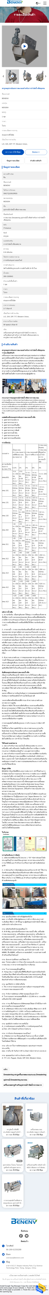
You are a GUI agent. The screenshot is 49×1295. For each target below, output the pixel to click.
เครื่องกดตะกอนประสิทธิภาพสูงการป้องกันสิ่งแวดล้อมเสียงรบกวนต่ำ (36, 1131)
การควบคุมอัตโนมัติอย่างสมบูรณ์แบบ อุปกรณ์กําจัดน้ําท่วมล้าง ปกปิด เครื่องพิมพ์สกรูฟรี (12, 1201)
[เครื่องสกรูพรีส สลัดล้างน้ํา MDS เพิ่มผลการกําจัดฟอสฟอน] (36, 1151)
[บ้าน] (24, 1224)
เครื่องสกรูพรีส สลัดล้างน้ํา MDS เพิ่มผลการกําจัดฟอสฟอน (36, 1166)
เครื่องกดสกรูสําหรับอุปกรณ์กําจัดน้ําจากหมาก (23, 1085)
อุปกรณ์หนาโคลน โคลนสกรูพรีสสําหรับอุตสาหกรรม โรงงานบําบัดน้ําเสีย (13, 1166)
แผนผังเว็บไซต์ (34, 1275)
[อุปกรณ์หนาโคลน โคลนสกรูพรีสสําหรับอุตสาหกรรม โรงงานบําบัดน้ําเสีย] (13, 1151)
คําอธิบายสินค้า (36, 161)
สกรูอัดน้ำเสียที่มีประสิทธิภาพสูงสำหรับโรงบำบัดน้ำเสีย (12, 1131)
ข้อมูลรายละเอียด (13, 161)
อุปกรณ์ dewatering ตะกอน (15, 1080)
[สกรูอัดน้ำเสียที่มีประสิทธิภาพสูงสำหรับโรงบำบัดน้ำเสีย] (13, 1115)
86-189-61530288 (13, 1250)
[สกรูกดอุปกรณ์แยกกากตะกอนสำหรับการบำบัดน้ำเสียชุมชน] (24, 46)
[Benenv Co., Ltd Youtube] (26, 1236)
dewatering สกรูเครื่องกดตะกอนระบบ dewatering (25, 1075)
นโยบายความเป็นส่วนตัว (18, 1275)
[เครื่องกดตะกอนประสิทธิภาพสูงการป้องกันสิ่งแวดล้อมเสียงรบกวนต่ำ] (36, 1115)
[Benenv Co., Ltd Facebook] (21, 1236)
